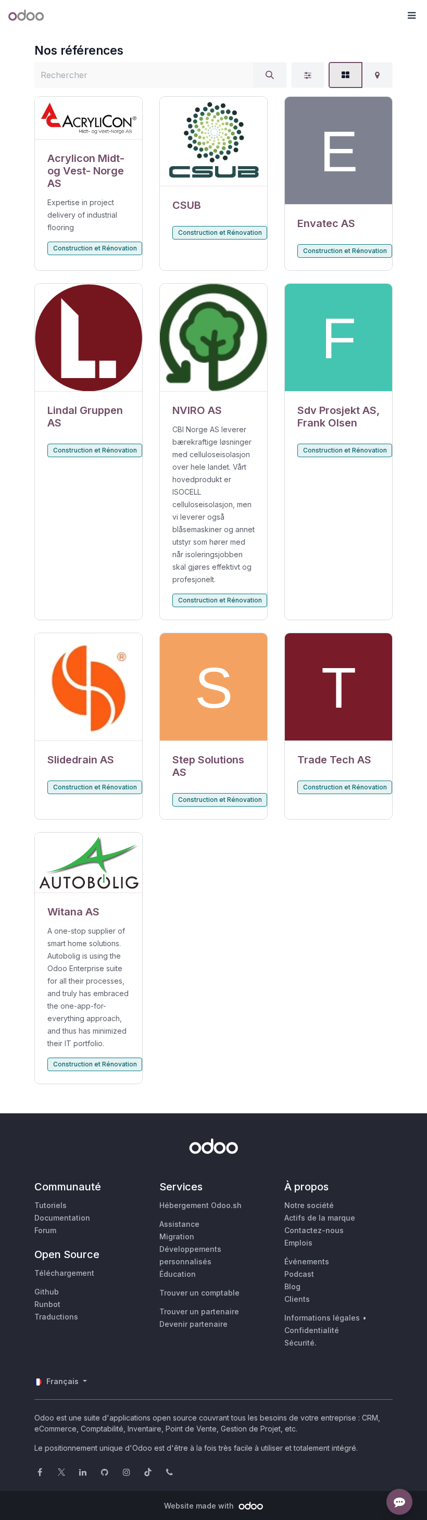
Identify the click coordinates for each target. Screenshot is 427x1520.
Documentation (62, 1217)
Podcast (299, 1274)
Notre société (309, 1205)
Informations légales (322, 1317)
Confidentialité (311, 1330)
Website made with (200, 1505)
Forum (45, 1230)
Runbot (47, 1304)
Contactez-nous (314, 1230)
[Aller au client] (88, 118)
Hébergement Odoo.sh (200, 1205)
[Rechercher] (270, 75)
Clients (297, 1299)
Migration (176, 1236)
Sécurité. (300, 1342)
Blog (292, 1286)
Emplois (298, 1242)
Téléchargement (64, 1272)
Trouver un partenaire (199, 1311)
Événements (306, 1261)
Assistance (179, 1224)
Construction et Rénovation (95, 248)
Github (46, 1291)
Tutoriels (50, 1205)
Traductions (56, 1316)
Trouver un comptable (199, 1292)
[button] (411, 15)
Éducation (177, 1274)
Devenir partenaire (193, 1324)
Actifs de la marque (319, 1217)
